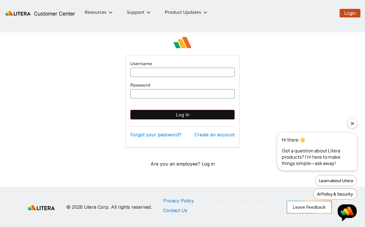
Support (135, 12)
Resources (95, 12)
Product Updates (183, 12)
